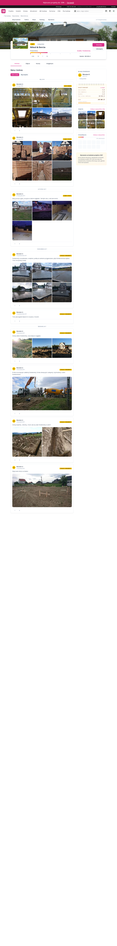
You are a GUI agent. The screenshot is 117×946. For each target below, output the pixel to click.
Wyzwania (51, 19)
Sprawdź (70, 2)
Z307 (32, 44)
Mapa (34, 19)
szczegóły (102, 87)
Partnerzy (52, 11)
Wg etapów (24, 74)
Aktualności (33, 11)
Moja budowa (15, 16)
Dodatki (18, 11)
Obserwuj (99, 45)
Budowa (17, 63)
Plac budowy (66, 11)
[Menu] (114, 11)
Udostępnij (99, 49)
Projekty (11, 11)
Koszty (38, 63)
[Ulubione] (106, 11)
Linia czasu (15, 74)
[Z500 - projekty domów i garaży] (3, 11)
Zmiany (25, 11)
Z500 (59, 11)
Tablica (26, 19)
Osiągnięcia (49, 63)
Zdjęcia (28, 63)
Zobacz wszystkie (99, 135)
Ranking (42, 19)
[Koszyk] (110, 11)
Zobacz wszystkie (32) (97, 109)
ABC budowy (43, 11)
